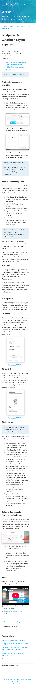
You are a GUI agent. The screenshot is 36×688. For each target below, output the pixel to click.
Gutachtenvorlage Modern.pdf (13, 611)
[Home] (10, 4)
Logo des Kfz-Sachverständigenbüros (13, 640)
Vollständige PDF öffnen (15, 365)
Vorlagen (10, 28)
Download (11, 608)
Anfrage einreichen (21, 622)
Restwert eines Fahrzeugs (10, 659)
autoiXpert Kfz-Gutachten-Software (14, 679)
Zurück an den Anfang (9, 626)
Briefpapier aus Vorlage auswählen (16, 62)
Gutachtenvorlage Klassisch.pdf (13, 606)
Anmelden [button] (29, 4)
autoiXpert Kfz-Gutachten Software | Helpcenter (14, 26)
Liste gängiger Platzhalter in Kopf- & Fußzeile (15, 644)
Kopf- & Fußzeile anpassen (14, 65)
